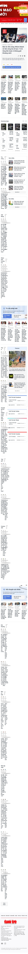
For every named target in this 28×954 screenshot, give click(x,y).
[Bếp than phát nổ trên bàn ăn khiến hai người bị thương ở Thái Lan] (1, 530)
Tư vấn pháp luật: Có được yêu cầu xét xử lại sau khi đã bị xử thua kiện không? (10, 335)
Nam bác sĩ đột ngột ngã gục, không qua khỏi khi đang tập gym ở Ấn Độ (17, 109)
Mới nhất (2, 23)
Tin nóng (6, 23)
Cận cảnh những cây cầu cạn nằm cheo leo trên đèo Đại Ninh (17, 86)
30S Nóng (5, 44)
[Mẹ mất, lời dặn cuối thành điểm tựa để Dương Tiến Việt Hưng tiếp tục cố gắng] (3, 661)
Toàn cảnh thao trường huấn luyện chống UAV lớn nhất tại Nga (4, 507)
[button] (23, 121)
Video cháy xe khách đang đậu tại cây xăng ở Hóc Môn (2, 571)
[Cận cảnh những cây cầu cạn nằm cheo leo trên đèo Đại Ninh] (17, 76)
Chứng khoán (16, 128)
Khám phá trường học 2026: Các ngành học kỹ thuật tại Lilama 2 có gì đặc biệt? (6, 282)
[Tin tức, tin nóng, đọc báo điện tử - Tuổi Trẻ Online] (1, 20)
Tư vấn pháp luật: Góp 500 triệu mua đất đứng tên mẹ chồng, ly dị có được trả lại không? (24, 335)
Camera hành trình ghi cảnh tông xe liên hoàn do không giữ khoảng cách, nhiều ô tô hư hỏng (4, 545)
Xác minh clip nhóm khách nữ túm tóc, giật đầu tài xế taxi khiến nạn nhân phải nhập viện (24, 87)
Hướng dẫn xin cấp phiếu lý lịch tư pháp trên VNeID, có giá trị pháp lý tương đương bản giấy (6, 440)
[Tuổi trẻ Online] (10, 922)
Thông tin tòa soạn (4, 937)
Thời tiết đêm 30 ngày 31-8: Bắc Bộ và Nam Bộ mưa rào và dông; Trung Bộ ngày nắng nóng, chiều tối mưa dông (2, 852)
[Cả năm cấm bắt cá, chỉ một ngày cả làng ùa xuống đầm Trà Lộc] (11, 181)
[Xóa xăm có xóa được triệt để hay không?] (17, 603)
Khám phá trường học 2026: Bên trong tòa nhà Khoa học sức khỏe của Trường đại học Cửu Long (4, 285)
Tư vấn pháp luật (10, 326)
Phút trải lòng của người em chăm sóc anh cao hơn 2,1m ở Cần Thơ (2, 676)
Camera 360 (3, 79)
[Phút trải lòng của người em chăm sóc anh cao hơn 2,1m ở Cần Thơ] (1, 661)
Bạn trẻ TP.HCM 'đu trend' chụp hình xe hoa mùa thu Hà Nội (4, 392)
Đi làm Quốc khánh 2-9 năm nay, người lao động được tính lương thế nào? (4, 748)
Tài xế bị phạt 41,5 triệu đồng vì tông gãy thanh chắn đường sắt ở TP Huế (7, 569)
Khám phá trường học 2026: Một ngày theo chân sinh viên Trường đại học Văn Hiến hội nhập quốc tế (2, 285)
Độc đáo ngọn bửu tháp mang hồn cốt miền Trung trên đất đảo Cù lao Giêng (2, 367)
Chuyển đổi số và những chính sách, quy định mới (3, 414)
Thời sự (19, 915)
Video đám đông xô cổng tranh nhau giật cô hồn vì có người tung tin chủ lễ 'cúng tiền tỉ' (3, 88)
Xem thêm (4, 904)
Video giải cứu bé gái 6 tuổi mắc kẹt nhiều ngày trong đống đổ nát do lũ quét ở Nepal (2, 480)
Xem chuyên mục (7, 316)
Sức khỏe (10, 606)
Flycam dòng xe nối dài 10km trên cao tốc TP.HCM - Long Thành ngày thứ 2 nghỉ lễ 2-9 (4, 174)
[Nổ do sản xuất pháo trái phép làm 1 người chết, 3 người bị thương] (1, 188)
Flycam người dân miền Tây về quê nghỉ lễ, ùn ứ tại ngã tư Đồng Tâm (6, 201)
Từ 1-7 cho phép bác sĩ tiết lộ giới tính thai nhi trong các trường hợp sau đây (3, 614)
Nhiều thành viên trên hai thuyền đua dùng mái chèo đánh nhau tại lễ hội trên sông (24, 109)
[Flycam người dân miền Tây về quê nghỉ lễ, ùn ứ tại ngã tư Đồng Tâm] (5, 188)
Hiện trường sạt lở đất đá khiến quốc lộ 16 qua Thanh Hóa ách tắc (4, 571)
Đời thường (20, 23)
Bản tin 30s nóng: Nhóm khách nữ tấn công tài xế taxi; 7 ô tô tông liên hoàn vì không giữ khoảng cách (13, 50)
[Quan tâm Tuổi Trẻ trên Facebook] (5, 943)
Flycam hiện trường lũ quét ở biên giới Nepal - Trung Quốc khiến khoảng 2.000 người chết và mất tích (6, 510)
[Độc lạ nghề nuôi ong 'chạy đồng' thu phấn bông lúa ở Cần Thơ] (1, 380)
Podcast (17, 348)
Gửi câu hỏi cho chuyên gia (17, 316)
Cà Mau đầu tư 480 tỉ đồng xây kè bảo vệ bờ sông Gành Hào (6, 176)
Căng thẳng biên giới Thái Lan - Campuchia (24, 127)
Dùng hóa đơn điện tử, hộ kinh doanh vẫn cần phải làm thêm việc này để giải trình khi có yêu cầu (3, 334)
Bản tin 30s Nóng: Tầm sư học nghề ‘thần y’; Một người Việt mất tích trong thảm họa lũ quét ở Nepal (2, 238)
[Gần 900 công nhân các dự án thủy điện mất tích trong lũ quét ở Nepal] (10, 98)
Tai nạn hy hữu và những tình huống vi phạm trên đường (3, 128)
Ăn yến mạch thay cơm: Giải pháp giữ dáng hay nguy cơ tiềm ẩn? (10, 613)
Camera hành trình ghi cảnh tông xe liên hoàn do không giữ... (19, 162)
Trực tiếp (10, 23)
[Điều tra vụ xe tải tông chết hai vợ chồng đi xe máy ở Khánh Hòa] (5, 530)
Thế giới (16, 23)
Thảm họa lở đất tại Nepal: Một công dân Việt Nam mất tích (19, 188)
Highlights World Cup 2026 (10, 127)
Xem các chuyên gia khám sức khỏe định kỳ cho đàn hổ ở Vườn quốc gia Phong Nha (2, 176)
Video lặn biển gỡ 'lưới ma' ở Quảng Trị (3, 106)
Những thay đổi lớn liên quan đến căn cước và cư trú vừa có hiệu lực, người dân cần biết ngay (4, 441)
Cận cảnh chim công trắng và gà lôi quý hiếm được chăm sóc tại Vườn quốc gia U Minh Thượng (6, 367)
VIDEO (4, 20)
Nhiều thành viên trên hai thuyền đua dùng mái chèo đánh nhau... (20, 169)
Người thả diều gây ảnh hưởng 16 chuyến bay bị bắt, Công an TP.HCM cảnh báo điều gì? (19, 385)
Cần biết (17, 20)
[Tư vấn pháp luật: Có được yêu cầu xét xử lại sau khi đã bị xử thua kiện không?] (10, 322)
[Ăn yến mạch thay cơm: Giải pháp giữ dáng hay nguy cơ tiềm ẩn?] (10, 603)
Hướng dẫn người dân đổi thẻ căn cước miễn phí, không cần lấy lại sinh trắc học (2, 748)
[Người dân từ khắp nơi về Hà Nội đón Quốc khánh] (3, 869)
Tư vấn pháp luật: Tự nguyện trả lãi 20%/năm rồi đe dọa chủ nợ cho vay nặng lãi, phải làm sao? (17, 335)
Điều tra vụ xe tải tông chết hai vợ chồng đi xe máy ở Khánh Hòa (6, 542)
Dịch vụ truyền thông (18, 933)
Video (16, 915)
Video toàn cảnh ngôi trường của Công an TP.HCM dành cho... (19, 203)
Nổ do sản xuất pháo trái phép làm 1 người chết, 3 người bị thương (2, 201)
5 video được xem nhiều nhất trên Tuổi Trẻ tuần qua (4, 710)
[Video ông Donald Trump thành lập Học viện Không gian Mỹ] (3, 463)
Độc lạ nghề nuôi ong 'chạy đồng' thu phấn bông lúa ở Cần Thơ (2, 394)
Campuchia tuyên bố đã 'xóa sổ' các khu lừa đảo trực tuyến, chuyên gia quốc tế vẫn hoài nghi (7, 474)
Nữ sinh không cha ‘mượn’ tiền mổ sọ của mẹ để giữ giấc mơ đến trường (2, 643)
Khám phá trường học (2, 268)
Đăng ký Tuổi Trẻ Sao (25, 20)
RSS (16, 935)
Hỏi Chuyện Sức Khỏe (17, 607)
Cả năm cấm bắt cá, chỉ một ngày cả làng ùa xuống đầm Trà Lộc (19, 181)
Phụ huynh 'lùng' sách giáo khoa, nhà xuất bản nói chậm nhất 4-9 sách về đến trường (10, 87)
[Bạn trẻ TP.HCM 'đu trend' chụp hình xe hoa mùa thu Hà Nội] (3, 380)
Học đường (10, 79)
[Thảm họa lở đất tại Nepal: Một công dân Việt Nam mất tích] (11, 188)
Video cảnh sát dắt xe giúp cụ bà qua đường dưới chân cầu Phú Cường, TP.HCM (6, 675)
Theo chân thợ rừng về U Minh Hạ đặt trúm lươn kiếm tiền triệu (6, 394)
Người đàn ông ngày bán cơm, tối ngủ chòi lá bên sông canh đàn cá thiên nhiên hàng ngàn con (6, 646)
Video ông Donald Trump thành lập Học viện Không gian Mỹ (4, 475)
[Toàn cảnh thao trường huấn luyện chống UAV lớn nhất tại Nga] (3, 494)
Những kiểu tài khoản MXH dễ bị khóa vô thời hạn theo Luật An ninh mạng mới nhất (6, 749)
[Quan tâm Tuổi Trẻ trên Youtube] (2, 943)
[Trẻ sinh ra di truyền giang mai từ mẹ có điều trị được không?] (24, 603)
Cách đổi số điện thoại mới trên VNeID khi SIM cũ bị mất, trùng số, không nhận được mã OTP (2, 440)
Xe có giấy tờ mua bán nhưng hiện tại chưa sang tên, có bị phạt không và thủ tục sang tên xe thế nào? (2, 716)
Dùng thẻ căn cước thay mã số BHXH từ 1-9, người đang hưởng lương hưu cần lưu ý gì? (6, 714)
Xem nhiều (11, 158)
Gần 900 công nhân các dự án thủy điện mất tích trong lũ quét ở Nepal (10, 109)
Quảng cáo (21, 20)
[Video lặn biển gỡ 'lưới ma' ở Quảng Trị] (3, 98)
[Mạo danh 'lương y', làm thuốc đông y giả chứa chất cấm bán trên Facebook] (3, 188)
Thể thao (10, 124)
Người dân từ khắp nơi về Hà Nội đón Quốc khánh (4, 640)
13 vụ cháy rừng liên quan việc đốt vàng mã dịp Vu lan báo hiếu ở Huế (17, 369)
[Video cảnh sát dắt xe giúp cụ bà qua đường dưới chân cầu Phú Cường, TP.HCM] (5, 661)
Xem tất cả (3, 150)
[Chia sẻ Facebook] (20, 56)
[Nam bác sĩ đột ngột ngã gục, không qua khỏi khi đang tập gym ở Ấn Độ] (17, 98)
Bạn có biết (25, 23)
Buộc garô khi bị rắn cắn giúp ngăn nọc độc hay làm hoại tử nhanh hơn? (19, 377)
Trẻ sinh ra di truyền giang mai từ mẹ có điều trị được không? (24, 614)
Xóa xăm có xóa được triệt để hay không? (17, 613)
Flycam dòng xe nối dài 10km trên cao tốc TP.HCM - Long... (19, 175)
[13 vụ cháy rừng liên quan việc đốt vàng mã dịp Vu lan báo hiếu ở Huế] (17, 359)
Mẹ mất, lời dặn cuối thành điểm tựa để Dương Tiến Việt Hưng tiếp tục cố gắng (4, 676)
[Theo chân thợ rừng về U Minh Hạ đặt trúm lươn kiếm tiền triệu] (5, 380)
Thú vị (13, 23)
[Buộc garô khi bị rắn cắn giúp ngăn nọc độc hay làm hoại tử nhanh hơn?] (11, 376)
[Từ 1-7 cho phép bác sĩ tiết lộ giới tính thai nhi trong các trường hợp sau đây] (3, 603)
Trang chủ (3, 915)
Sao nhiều (11, 199)
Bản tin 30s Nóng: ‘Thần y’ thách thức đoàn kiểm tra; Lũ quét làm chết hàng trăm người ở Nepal (6, 237)
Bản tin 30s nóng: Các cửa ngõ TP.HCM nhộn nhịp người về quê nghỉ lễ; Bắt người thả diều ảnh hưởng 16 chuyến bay (4, 237)
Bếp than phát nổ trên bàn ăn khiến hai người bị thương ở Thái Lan (2, 543)
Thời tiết (2, 834)
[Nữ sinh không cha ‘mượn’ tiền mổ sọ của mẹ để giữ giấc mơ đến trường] (3, 769)
